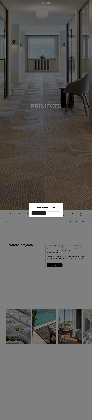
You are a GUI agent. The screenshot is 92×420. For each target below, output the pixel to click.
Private (53, 213)
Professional (38, 213)
